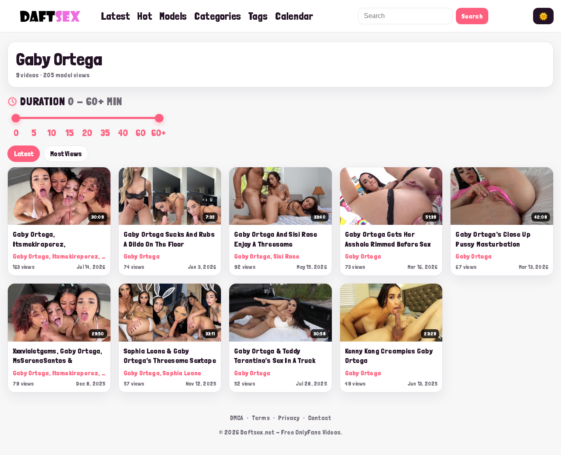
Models (173, 16)
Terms (261, 418)
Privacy (288, 418)
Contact (319, 418)
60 (141, 132)
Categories (217, 16)
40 (123, 132)
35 (105, 132)
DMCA (237, 418)
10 (51, 132)
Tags (258, 16)
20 (87, 132)
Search (472, 16)
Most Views (66, 154)
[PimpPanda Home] (50, 16)
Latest (115, 16)
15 (69, 132)
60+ (158, 132)
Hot (144, 16)
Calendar (294, 16)
